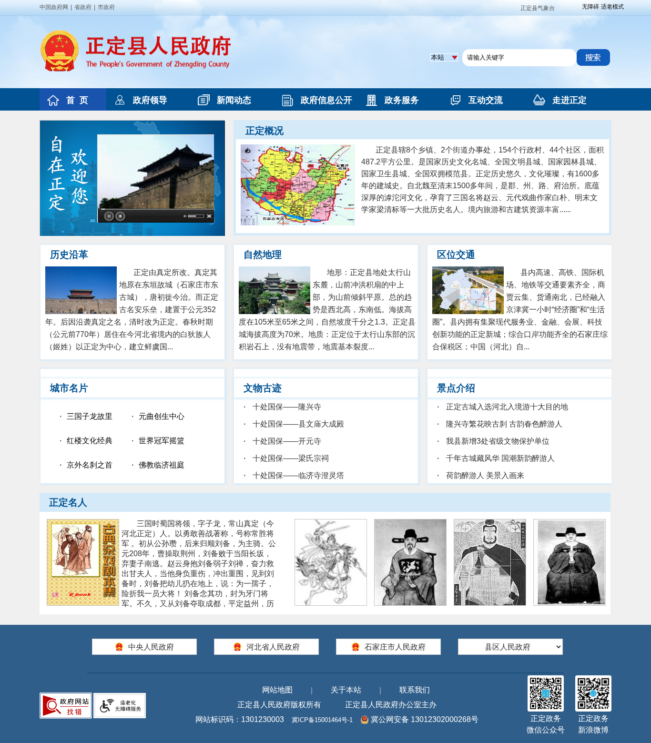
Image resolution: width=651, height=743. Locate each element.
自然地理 (263, 254)
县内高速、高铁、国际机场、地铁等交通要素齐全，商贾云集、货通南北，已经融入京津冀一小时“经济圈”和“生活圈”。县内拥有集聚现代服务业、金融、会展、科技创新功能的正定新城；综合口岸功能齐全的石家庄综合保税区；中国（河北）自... (520, 309)
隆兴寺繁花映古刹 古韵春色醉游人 (503, 424)
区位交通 (456, 254)
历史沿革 (69, 254)
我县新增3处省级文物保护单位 (496, 441)
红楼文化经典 (89, 441)
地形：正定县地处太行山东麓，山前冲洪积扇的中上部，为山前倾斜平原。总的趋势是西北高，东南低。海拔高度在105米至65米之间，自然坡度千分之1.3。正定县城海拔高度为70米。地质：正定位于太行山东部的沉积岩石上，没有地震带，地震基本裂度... (327, 309)
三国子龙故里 (89, 416)
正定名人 (68, 502)
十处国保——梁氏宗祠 (290, 458)
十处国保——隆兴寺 (286, 407)
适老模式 (612, 6)
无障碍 (590, 6)
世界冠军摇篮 (161, 441)
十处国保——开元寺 (286, 441)
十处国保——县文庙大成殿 (297, 424)
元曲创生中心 (161, 416)
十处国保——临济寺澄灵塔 (297, 475)
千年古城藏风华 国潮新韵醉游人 (499, 458)
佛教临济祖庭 (161, 465)
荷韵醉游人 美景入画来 (484, 475)
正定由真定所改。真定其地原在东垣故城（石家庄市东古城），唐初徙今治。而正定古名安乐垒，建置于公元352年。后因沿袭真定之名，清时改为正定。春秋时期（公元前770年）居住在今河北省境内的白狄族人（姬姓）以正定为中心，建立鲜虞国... (131, 309)
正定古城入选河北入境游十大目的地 (506, 407)
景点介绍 (456, 388)
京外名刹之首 (89, 465)
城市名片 (69, 388)
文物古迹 (263, 388)
